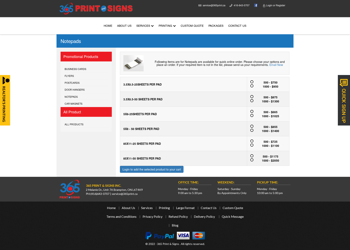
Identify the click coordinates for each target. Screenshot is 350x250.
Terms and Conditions (121, 216)
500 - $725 (270, 141)
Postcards (72, 82)
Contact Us (237, 26)
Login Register (275, 5)
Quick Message (233, 216)
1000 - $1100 (270, 146)
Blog (175, 225)
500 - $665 (270, 112)
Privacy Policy (152, 216)
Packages (215, 26)
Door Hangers (75, 89)
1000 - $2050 (270, 160)
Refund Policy (178, 216)
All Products (74, 124)
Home (108, 26)
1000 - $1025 (270, 116)
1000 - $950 (270, 86)
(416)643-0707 (100, 193)
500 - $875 (270, 97)
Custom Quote (192, 26)
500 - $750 (270, 82)
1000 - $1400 (270, 131)
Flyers (69, 75)
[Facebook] (254, 5)
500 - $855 (270, 127)
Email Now (276, 65)
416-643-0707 (242, 5)
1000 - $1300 (270, 101)
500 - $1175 (270, 156)
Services (143, 26)
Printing (166, 26)
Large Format (185, 208)
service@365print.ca (214, 5)
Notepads (71, 96)
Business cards (75, 69)
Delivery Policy (204, 216)
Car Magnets (73, 103)
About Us (124, 26)
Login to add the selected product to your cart (152, 169)
